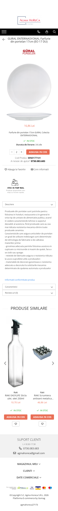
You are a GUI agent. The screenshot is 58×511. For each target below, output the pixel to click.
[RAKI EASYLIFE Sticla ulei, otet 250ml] (15, 352)
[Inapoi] (2, 39)
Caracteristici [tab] (11, 286)
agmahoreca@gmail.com (31, 453)
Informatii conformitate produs (20, 279)
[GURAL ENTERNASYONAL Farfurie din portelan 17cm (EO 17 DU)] (29, 92)
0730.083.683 (31, 448)
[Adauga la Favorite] (15, 423)
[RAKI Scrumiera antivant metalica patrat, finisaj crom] (42, 353)
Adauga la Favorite (16, 169)
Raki (16, 392)
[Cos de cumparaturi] (46, 32)
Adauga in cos (38, 152)
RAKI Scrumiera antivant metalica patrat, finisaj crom (42, 397)
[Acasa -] (29, 20)
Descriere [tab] (9, 204)
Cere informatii (41, 169)
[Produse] (4, 32)
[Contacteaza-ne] (38, 32)
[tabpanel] (29, 92)
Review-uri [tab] (11, 292)
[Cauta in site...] (54, 32)
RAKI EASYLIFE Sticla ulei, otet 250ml (16, 397)
